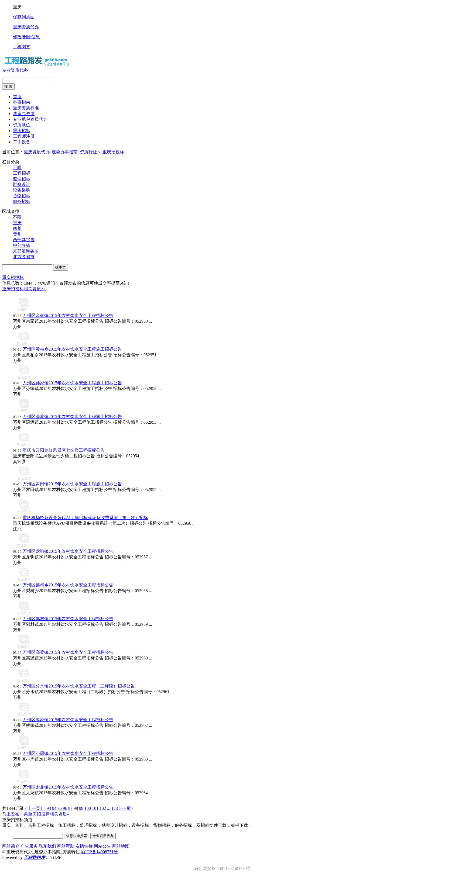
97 (70, 808)
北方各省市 (24, 256)
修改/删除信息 (26, 36)
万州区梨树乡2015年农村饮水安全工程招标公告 (68, 585)
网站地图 (120, 846)
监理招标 (21, 179)
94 (54, 808)
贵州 (17, 234)
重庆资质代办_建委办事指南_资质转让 (60, 152)
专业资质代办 (15, 70)
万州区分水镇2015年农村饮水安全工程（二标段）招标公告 (79, 686)
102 (103, 808)
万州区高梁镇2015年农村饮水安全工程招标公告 (68, 652)
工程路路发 (34, 857)
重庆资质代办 (26, 27)
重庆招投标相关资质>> (24, 288)
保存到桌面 (24, 17)
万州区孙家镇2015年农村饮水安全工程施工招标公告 (72, 383)
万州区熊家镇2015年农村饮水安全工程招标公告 (68, 719)
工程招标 (21, 173)
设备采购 (21, 190)
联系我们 (47, 846)
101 (95, 808)
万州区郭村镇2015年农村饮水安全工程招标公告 (68, 618)
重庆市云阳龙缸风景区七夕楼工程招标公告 (64, 450)
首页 (17, 96)
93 (49, 808)
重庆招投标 (113, 152)
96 (65, 808)
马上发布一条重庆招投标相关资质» (35, 814)
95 (59, 808)
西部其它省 (24, 239)
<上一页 (32, 808)
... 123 (112, 808)
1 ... (43, 808)
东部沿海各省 (26, 251)
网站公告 (102, 846)
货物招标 (21, 196)
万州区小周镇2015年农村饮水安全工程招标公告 (68, 753)
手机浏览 (21, 46)
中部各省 (21, 245)
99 (81, 808)
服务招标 (21, 201)
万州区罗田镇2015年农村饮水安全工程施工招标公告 (72, 484)
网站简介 (10, 846)
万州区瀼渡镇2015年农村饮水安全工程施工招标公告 (72, 416)
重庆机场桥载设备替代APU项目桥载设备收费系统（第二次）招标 (85, 517)
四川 (17, 228)
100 (87, 808)
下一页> (125, 808)
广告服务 (29, 846)
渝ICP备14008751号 (99, 851)
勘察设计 (21, 184)
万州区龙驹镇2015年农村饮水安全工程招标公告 (68, 551)
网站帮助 (65, 846)
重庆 (17, 222)
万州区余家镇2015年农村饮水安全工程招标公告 (68, 315)
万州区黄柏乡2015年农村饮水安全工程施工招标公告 (72, 349)
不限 (17, 167)
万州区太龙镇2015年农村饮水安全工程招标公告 (68, 787)
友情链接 (84, 846)
